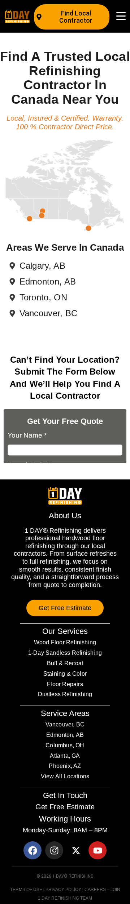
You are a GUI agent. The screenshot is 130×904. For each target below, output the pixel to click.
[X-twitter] (76, 850)
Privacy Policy (63, 889)
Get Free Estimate (65, 807)
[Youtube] (97, 850)
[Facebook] (32, 850)
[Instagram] (54, 850)
